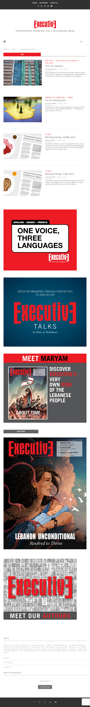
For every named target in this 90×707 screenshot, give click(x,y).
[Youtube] (51, 6)
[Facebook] (38, 6)
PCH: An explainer (54, 66)
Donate (34, 3)
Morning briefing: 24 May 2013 (60, 137)
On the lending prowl (55, 100)
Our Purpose (43, 3)
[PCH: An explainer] (23, 72)
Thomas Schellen (51, 69)
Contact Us (54, 3)
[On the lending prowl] (23, 109)
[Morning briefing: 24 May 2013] (23, 146)
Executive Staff (51, 140)
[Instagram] (44, 6)
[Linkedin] (48, 6)
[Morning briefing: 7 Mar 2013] (23, 183)
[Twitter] (41, 6)
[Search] (81, 41)
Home (5, 49)
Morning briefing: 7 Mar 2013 (59, 174)
